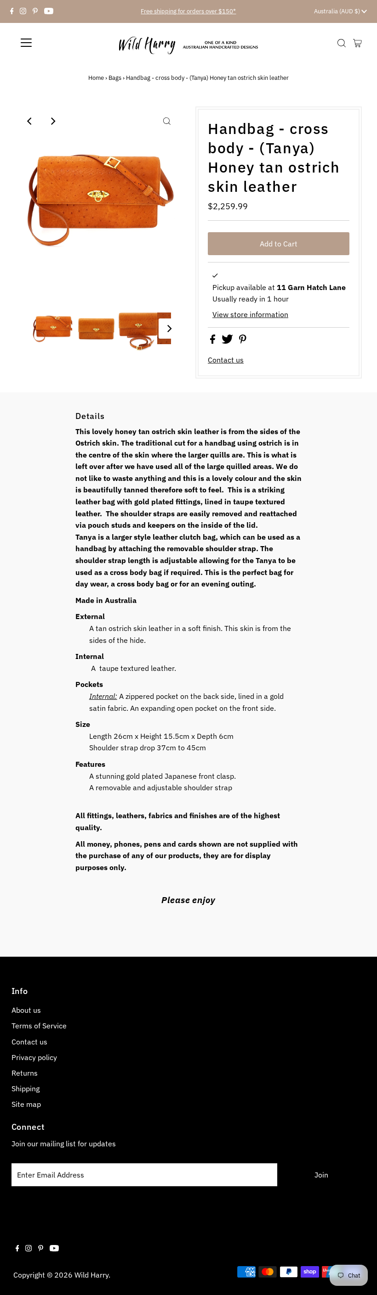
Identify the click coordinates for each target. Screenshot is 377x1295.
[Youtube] (49, 11)
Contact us (226, 359)
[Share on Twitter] (228, 341)
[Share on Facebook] (213, 341)
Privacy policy (34, 1057)
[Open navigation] (59, 42)
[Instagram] (23, 11)
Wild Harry (91, 1274)
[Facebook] (12, 11)
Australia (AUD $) (337, 11)
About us (26, 1010)
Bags (115, 78)
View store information (250, 314)
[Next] (52, 121)
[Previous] (30, 121)
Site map (26, 1104)
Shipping (25, 1088)
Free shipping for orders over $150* (188, 11)
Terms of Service (39, 1025)
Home (96, 78)
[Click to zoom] (167, 121)
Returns (24, 1072)
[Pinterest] (35, 11)
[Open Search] (341, 43)
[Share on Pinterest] (242, 341)
